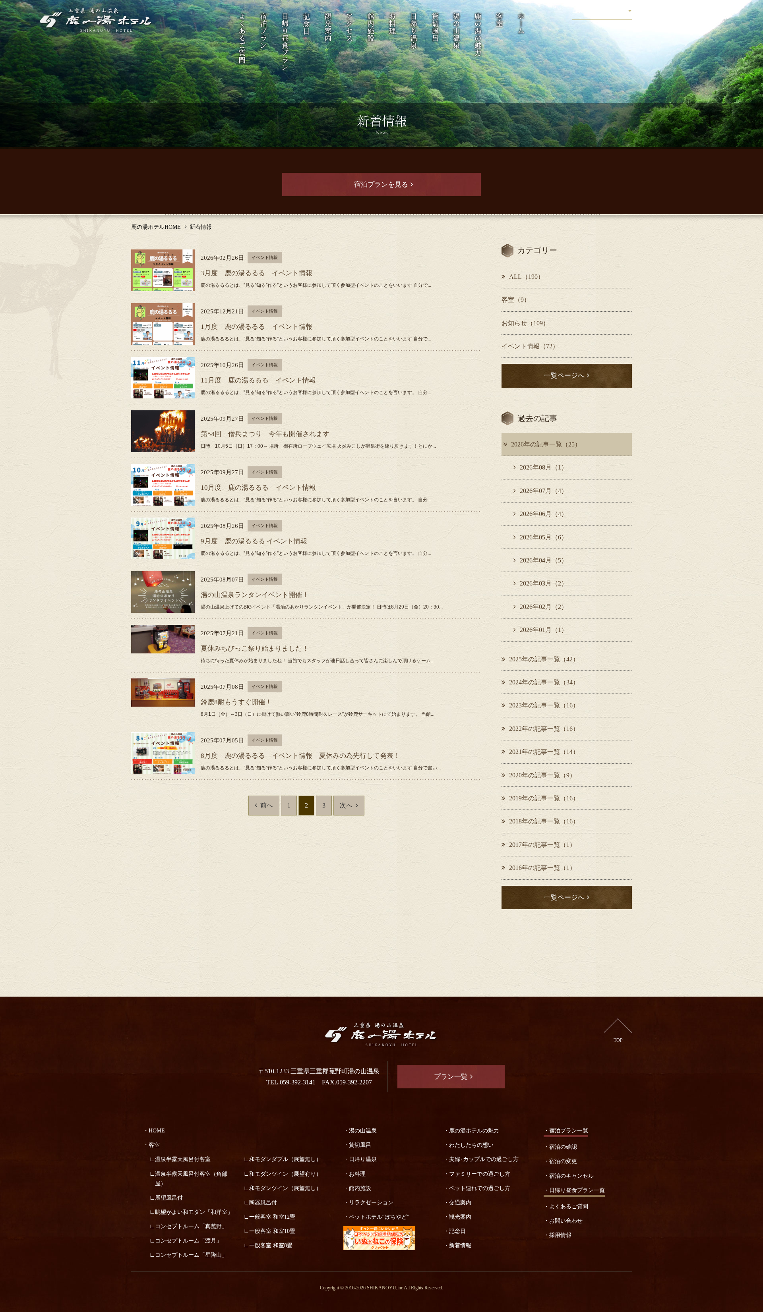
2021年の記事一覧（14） (544, 751)
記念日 (457, 1231)
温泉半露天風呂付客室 (183, 1159)
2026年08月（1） (543, 467)
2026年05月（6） (543, 537)
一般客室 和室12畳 (272, 1216)
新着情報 (460, 1245)
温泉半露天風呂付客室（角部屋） (191, 1178)
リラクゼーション (371, 1202)
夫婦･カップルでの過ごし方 (484, 1159)
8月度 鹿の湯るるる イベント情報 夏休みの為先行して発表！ (300, 755)
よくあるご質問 (568, 1206)
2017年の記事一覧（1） (542, 844)
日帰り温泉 (363, 1159)
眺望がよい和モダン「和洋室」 (194, 1212)
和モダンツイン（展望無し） (285, 1188)
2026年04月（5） (543, 560)
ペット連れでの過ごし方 (479, 1188)
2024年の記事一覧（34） (544, 682)
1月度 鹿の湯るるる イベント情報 (256, 326)
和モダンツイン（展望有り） (285, 1174)
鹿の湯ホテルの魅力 (474, 1130)
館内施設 (360, 1188)
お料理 (357, 1174)
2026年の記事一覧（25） (546, 444)
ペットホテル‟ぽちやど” (379, 1216)
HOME (157, 1130)
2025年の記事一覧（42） (544, 659)
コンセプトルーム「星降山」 (191, 1255)
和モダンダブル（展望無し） (285, 1159)
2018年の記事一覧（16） (544, 821)
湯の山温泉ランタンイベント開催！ (255, 595)
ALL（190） (526, 276)
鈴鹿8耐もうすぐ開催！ (236, 702)
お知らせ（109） (525, 323)
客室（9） (516, 299)
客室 (154, 1145)
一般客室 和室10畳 (272, 1231)
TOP (618, 1040)
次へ (346, 805)
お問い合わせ (566, 1220)
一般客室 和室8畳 (270, 1245)
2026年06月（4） (543, 513)
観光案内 (460, 1216)
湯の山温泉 (363, 1130)
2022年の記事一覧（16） (544, 728)
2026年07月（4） (543, 490)
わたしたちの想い (471, 1145)
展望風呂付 (169, 1197)
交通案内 (460, 1202)
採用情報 (560, 1235)
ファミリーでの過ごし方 (479, 1174)
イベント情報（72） (530, 346)
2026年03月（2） (543, 583)
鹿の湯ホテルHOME (156, 227)
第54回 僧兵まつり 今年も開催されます (265, 434)
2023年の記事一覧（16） (544, 705)
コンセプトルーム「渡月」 (188, 1240)
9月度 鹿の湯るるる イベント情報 (254, 541)
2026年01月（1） (543, 629)
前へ (266, 805)
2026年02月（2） (543, 606)
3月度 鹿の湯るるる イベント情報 (256, 273)
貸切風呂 (360, 1145)
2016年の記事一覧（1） (542, 867)
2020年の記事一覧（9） (542, 775)
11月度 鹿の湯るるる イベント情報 (258, 380)
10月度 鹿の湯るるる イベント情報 (258, 487)
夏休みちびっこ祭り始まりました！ (255, 648)
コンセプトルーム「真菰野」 (191, 1226)
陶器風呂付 (263, 1202)
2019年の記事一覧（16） (544, 798)
